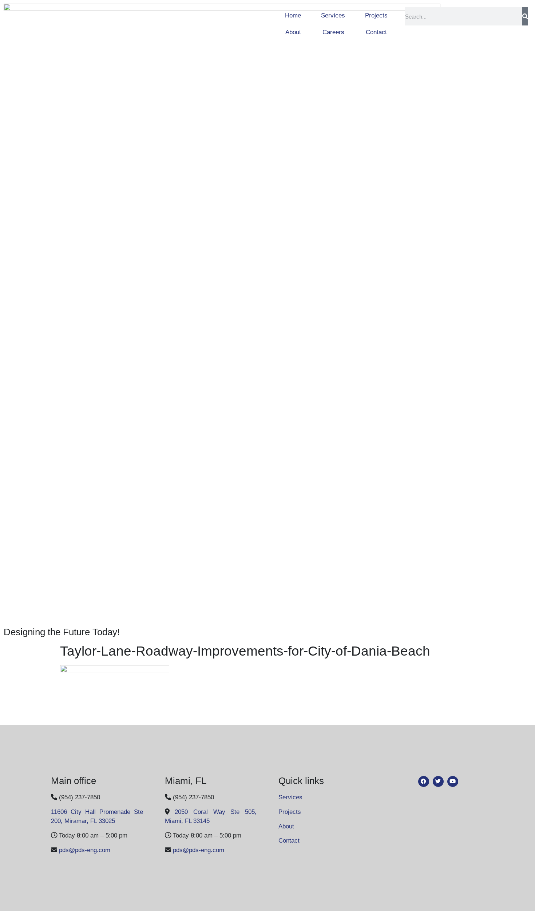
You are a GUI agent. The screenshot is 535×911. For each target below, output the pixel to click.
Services (333, 15)
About (293, 32)
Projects (376, 15)
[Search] (525, 16)
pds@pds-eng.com (84, 850)
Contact (376, 32)
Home (293, 15)
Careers (333, 32)
